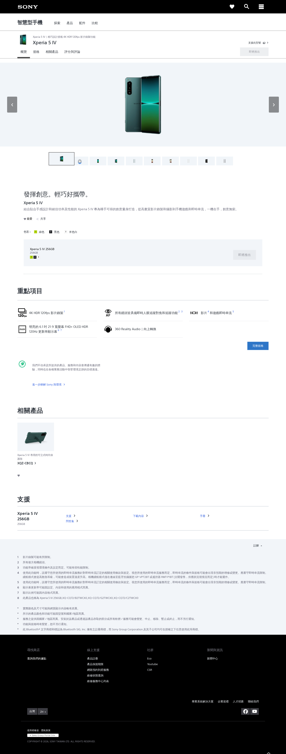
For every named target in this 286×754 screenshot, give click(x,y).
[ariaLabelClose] (261, 6)
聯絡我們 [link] (253, 701)
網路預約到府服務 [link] (98, 670)
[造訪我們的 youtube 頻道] (254, 711)
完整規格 (258, 346)
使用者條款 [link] (33, 730)
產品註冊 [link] (92, 658)
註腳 (256, 545)
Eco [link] (149, 658)
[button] (12, 105)
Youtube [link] (152, 664)
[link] (27, 6)
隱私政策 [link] (46, 730)
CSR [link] (149, 670)
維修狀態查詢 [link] (95, 675)
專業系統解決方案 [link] (203, 701)
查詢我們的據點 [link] (36, 658)
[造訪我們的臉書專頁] (245, 711)
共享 (43, 219)
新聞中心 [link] (212, 658)
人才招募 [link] (238, 701)
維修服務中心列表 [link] (98, 681)
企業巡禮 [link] (223, 701)
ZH (41, 712)
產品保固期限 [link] (95, 664)
